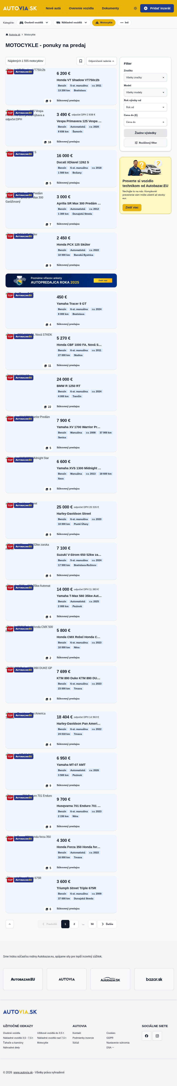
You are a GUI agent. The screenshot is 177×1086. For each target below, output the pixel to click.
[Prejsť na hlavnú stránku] (20, 8)
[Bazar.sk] (154, 979)
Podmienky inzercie (83, 1037)
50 (92, 924)
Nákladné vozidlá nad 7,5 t (51, 1037)
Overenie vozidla (81, 8)
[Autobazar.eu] (23, 979)
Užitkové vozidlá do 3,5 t (50, 1033)
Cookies (110, 1033)
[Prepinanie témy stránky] (135, 8)
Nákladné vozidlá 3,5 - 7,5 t (18, 1037)
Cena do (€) (131, 115)
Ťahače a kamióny (13, 1042)
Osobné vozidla (11, 1033)
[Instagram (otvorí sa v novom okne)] (157, 1036)
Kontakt (77, 1033)
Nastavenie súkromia (117, 1042)
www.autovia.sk (23, 1072)
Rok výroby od (132, 100)
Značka (128, 70)
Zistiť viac (131, 207)
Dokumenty (110, 8)
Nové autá (53, 8)
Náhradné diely (11, 1047)
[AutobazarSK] (110, 979)
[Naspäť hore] (10, 924)
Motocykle (42, 1042)
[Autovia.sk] (66, 979)
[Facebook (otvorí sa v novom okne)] (146, 1036)
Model (127, 85)
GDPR (109, 1037)
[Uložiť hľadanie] (81, 61)
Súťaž (76, 1042)
